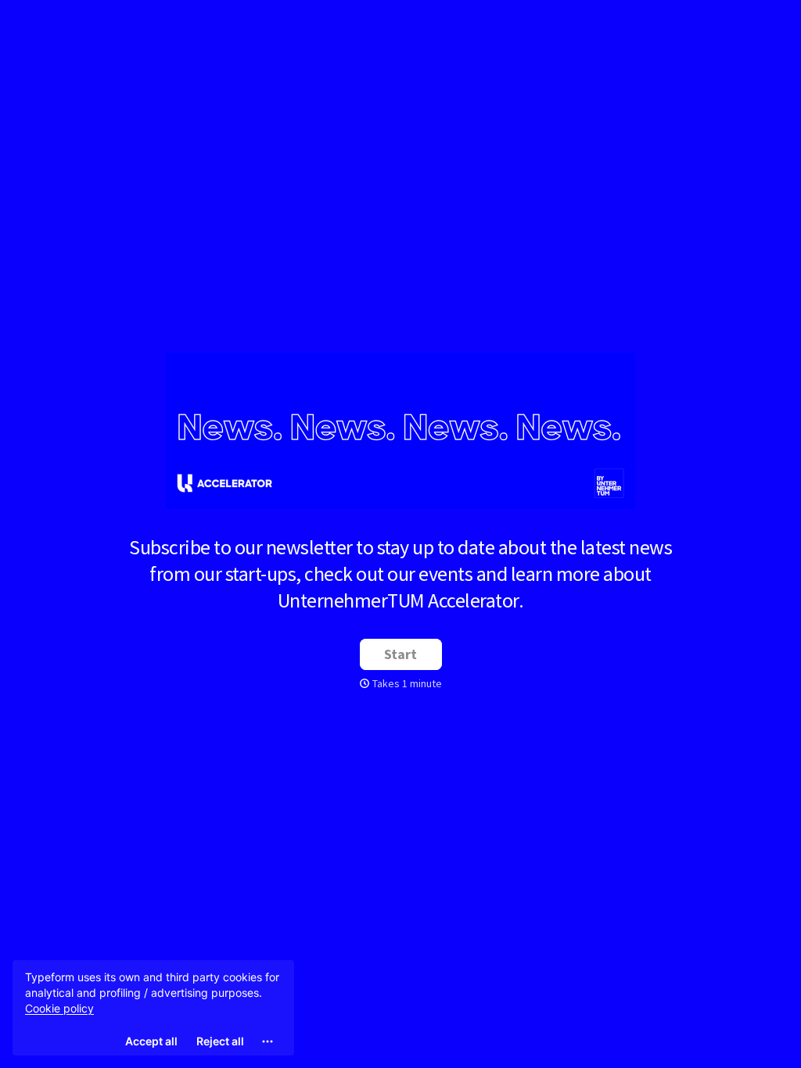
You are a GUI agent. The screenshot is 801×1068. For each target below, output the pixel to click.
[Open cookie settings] (267, 1041)
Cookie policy (59, 1008)
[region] (153, 1007)
